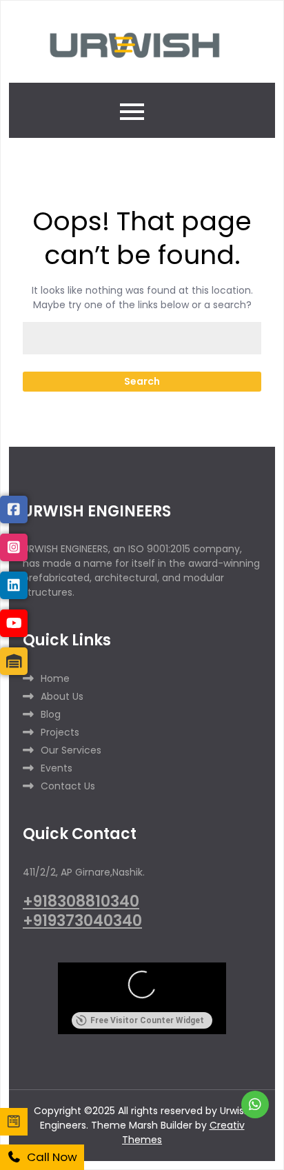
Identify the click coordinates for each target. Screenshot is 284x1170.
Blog (51, 714)
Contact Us (68, 786)
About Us (62, 696)
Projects (60, 732)
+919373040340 (82, 920)
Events (56, 768)
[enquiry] (14, 1122)
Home (55, 678)
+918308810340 (81, 901)
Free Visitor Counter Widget (147, 1020)
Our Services (71, 750)
